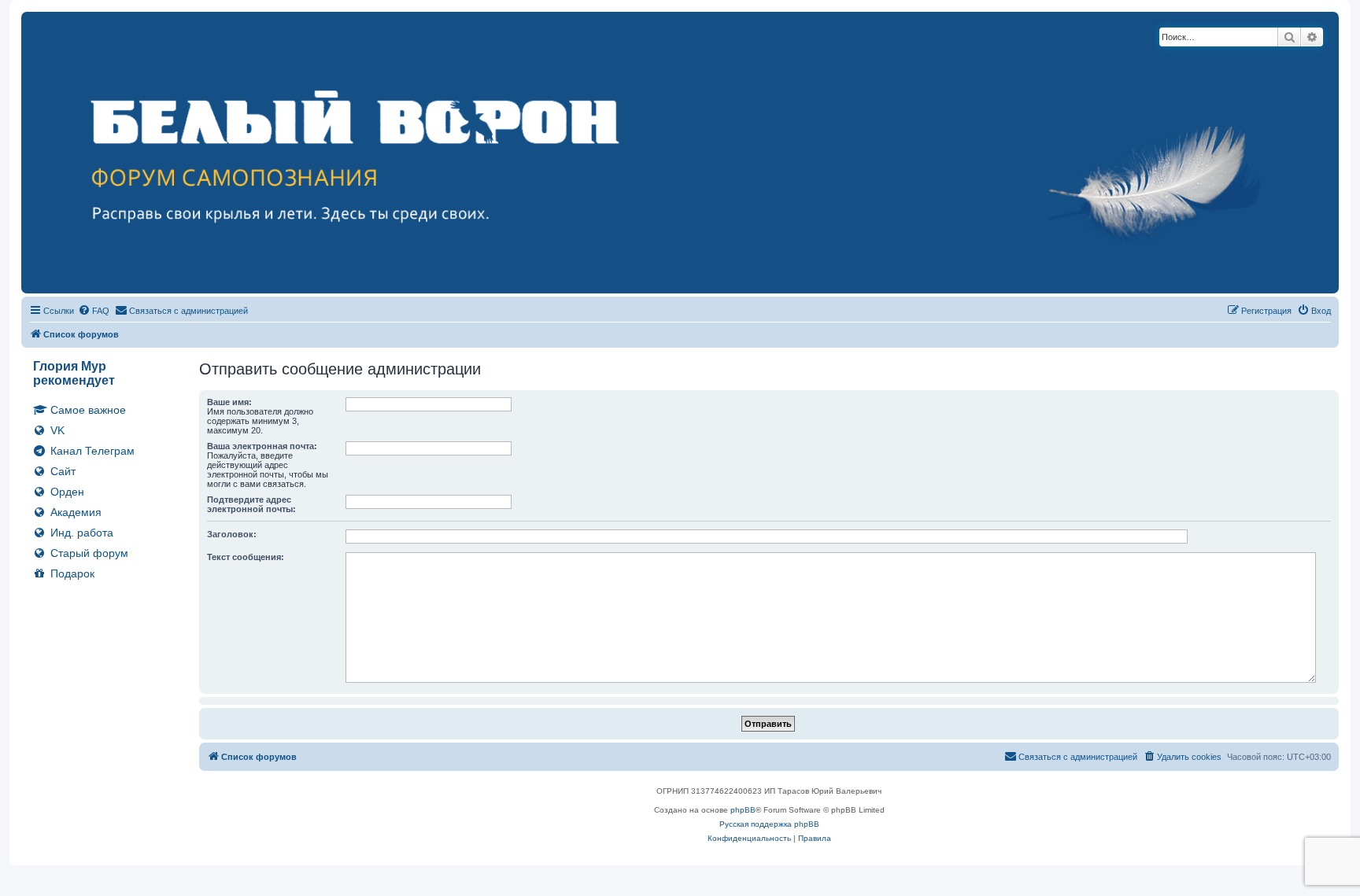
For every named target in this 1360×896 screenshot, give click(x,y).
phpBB (743, 810)
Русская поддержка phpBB (769, 824)
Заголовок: (232, 534)
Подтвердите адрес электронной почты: (251, 504)
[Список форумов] (680, 152)
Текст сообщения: (245, 557)
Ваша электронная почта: (262, 446)
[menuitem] (93, 310)
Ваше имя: (229, 402)
